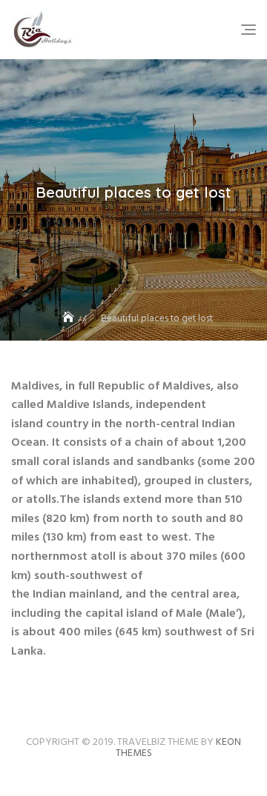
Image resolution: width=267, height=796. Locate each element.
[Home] (70, 318)
